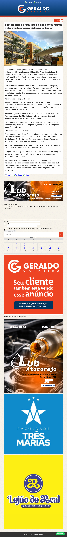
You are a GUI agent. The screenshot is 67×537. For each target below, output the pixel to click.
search (61, 235)
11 (16, 246)
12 (24, 246)
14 (41, 246)
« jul (33, 254)
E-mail (6, 224)
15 (50, 246)
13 (33, 246)
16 (58, 246)
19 (24, 248)
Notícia (57, 20)
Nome (6, 221)
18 (16, 248)
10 (8, 246)
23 (59, 248)
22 (50, 248)
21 (41, 248)
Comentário (8, 208)
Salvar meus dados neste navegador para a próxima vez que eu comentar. (29, 228)
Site (5, 226)
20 (33, 248)
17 (8, 248)
